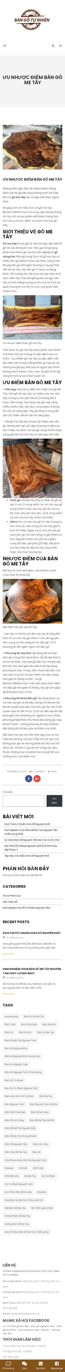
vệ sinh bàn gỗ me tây (17, 1215)
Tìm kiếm (8, 792)
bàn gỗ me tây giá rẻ (42, 1120)
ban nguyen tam (14, 1104)
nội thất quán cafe (42, 1208)
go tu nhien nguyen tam (19, 1184)
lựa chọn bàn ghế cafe (18, 1192)
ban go (9, 1032)
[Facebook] (29, 778)
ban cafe (10, 1024)
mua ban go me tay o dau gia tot (24, 1200)
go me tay (30, 1176)
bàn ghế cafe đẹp (15, 1112)
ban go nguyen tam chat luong (23, 1072)
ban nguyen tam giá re (43, 1104)
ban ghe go (49, 1024)
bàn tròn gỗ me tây (16, 1152)
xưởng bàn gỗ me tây (17, 1224)
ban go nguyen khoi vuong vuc (22, 1056)
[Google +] (37, 778)
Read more (8, 953)
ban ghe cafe (29, 1024)
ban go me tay (45, 1032)
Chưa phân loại (12, 895)
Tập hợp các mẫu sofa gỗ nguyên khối (27, 855)
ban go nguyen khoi (16, 1048)
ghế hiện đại (12, 1176)
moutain (41, 1192)
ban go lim (25, 1032)
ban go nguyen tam (16, 1064)
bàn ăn (36, 1152)
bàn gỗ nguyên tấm (16, 1144)
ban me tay (46, 1096)
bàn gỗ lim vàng (14, 1120)
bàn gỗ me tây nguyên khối (20, 1128)
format (23, 1168)
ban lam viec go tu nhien (19, 1096)
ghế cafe (38, 1168)
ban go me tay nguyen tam (20, 1040)
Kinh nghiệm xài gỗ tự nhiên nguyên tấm (26, 907)
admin (53, 771)
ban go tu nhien (14, 1080)
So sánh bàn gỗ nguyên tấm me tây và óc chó (32, 840)
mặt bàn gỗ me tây (15, 1208)
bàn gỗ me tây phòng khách (21, 1136)
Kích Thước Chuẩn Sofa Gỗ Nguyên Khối (27, 824)
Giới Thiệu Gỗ (10, 902)
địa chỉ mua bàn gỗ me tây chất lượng (27, 1231)
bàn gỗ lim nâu (40, 1112)
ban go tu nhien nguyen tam (21, 1088)
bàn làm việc (40, 1144)
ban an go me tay (34, 1016)
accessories (11, 1016)
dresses (9, 1168)
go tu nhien (48, 1176)
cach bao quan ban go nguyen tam (26, 1160)
